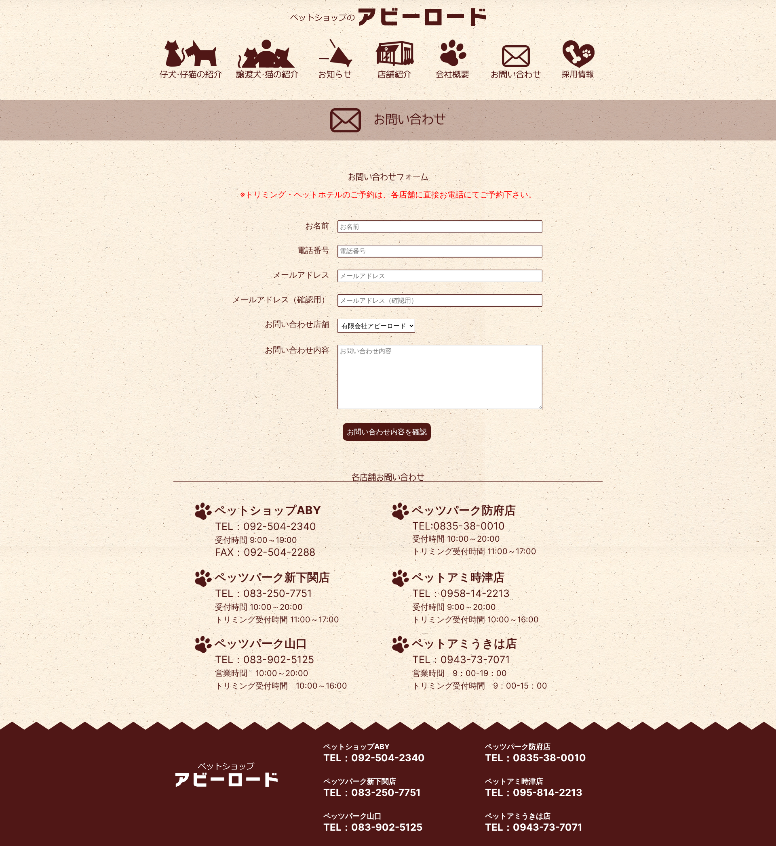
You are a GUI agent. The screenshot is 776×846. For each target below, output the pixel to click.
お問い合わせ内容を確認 (387, 431)
